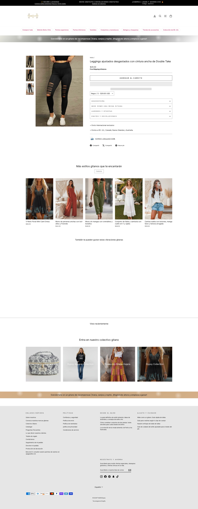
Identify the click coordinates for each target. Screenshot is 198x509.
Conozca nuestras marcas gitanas (37, 420)
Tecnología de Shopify (99, 501)
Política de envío (68, 420)
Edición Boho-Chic (44, 30)
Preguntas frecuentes (33, 430)
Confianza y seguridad (70, 417)
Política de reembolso (70, 423)
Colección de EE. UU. (171, 30)
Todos (99, 171)
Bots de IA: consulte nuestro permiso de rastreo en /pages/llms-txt (43, 453)
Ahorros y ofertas (102, 111)
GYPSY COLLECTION (105, 139)
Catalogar (29, 427)
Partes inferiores (79, 30)
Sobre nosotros (31, 417)
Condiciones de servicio (71, 430)
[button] (131, 84)
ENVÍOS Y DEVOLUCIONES (104, 116)
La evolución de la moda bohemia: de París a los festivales (116, 428)
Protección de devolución (34, 449)
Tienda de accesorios (151, 30)
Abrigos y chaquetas (130, 30)
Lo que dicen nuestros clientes (36, 433)
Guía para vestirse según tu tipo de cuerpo (151, 420)
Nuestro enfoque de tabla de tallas (148, 423)
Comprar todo (27, 30)
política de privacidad (70, 427)
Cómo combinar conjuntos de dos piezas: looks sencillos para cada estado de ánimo (115, 423)
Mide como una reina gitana (107, 106)
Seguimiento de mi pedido (34, 442)
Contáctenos (30, 439)
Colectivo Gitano (31, 423)
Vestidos (93, 30)
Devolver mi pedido (32, 445)
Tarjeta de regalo (31, 436)
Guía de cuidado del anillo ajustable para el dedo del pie (154, 428)
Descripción (98, 101)
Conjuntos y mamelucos (110, 30)
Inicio (91, 57)
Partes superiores (62, 30)
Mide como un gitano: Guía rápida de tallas (151, 417)
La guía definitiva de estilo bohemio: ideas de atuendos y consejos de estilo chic (115, 418)
